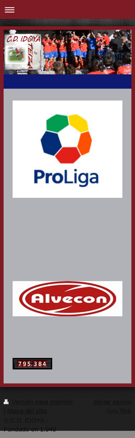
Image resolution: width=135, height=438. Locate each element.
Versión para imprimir (41, 402)
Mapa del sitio (27, 411)
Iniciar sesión (112, 402)
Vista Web (118, 411)
